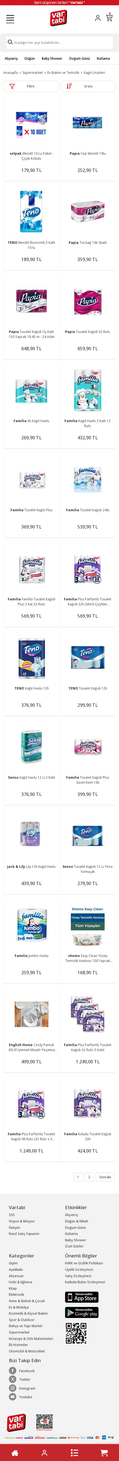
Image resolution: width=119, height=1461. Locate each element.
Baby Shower (52, 58)
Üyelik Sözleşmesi (79, 1269)
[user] (98, 17)
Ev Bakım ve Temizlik (63, 72)
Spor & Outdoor (22, 1319)
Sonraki (105, 1177)
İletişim (14, 1227)
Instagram (27, 1388)
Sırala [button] (88, 86)
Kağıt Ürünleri (94, 72)
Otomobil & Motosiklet (27, 1351)
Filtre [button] (31, 86)
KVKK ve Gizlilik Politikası (84, 1263)
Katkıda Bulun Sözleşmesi (85, 1282)
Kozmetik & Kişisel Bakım (28, 1313)
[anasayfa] (15, 1453)
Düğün (30, 58)
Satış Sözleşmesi (78, 1276)
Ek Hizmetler (18, 1344)
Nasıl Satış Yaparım (24, 1233)
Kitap (13, 1288)
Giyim (13, 1263)
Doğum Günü (79, 58)
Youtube (25, 1397)
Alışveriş (11, 58)
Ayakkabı (16, 1269)
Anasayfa (10, 72)
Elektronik (16, 1294)
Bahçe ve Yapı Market (25, 1326)
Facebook (27, 1371)
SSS (12, 1214)
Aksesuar (16, 1276)
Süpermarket (32, 72)
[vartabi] (58, 18)
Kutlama (103, 58)
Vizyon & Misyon (22, 1221)
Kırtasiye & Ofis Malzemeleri (31, 1338)
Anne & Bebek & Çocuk (27, 1301)
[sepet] (104, 1453)
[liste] (74, 1453)
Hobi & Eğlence (20, 1282)
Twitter (24, 1379)
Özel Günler (74, 1246)
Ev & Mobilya (19, 1307)
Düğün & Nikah (76, 1221)
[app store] (82, 1296)
